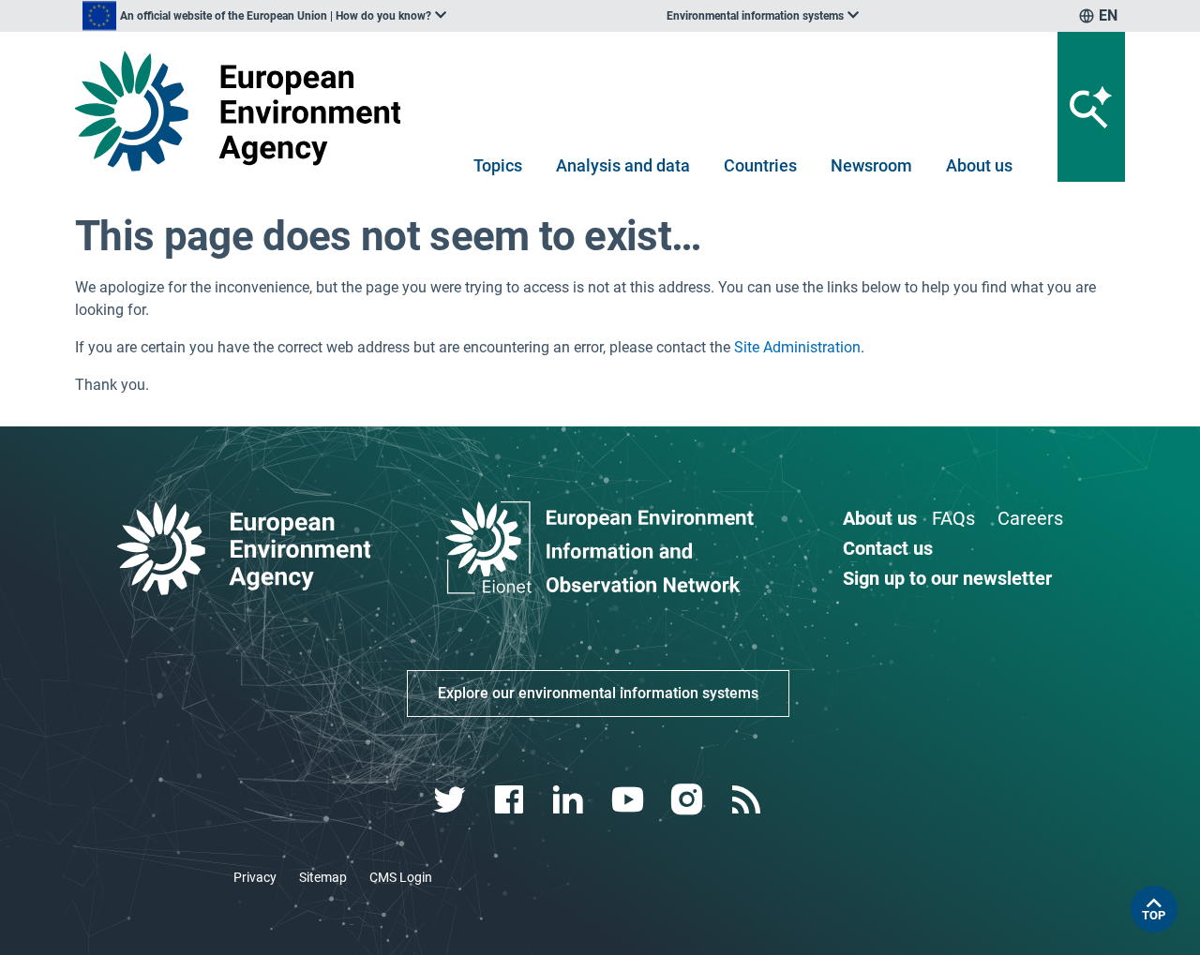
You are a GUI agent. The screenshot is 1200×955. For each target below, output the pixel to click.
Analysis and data (623, 165)
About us (979, 165)
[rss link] (748, 800)
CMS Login (400, 877)
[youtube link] (629, 800)
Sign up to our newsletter (947, 578)
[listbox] (264, 16)
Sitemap (323, 877)
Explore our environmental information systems (598, 693)
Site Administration (797, 347)
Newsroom (871, 165)
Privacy (255, 877)
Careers (1030, 518)
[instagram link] (688, 800)
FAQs (953, 518)
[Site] (245, 111)
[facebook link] (511, 800)
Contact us (888, 548)
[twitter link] (451, 800)
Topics (497, 165)
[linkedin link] (570, 800)
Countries (760, 165)
